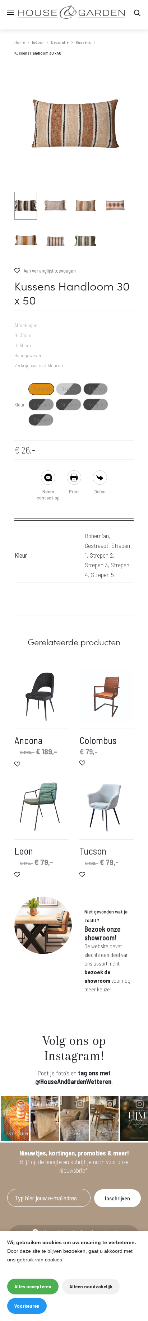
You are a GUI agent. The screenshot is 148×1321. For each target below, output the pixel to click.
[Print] (74, 478)
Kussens (83, 42)
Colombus (97, 740)
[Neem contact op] (48, 478)
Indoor (38, 42)
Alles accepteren (32, 1286)
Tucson (92, 850)
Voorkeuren (27, 1306)
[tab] (74, 515)
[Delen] (100, 478)
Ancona (28, 740)
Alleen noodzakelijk (90, 1286)
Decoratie (60, 42)
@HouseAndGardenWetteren (73, 1081)
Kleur (19, 404)
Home (19, 42)
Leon (23, 850)
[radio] (41, 389)
